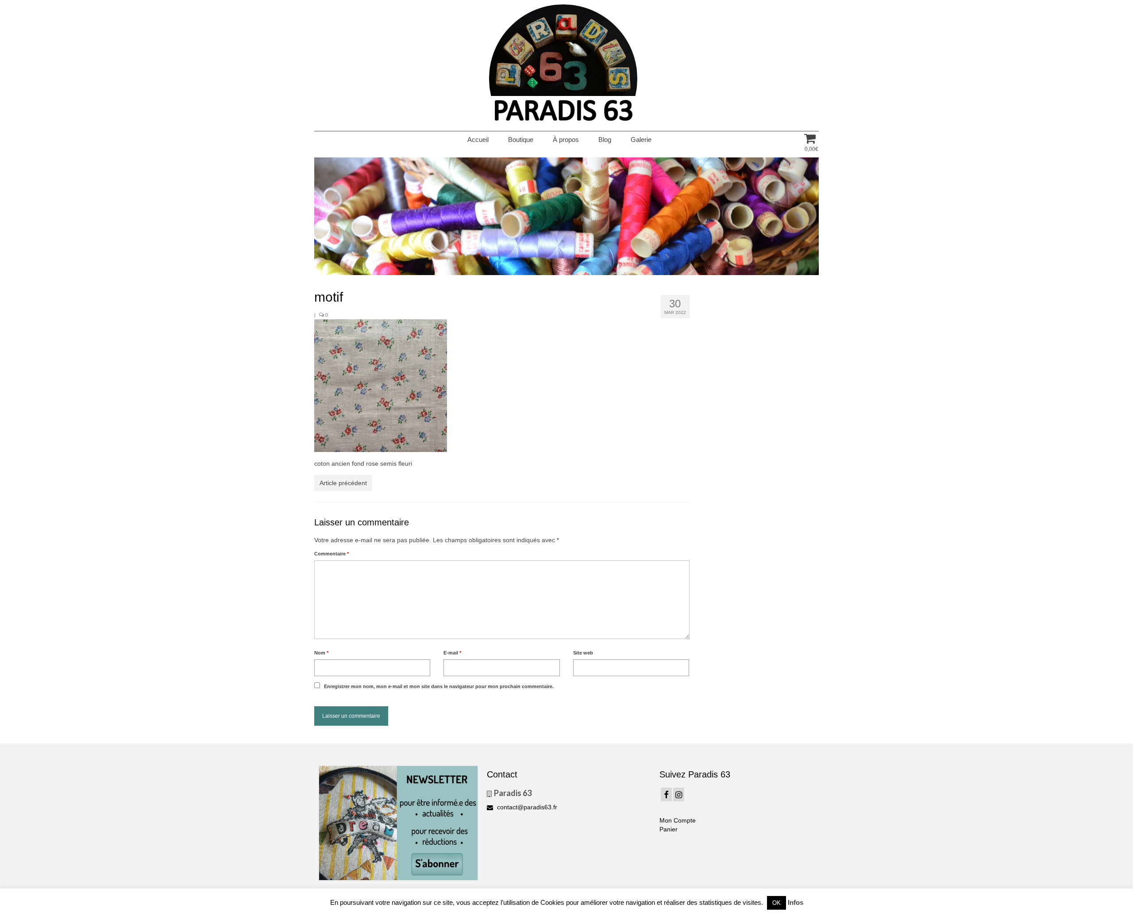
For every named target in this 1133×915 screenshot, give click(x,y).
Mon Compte (677, 820)
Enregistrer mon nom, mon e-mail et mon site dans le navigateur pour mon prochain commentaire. (439, 686)
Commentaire (331, 553)
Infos (795, 902)
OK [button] (776, 903)
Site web (583, 652)
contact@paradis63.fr (526, 807)
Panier (668, 829)
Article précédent (343, 482)
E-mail (452, 652)
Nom (321, 652)
